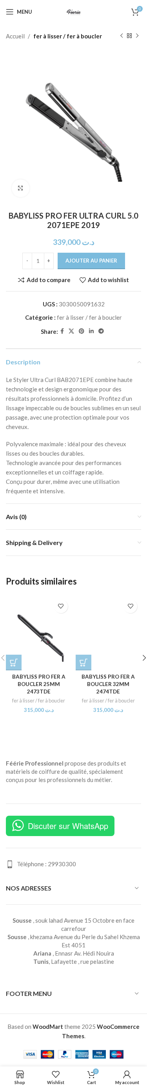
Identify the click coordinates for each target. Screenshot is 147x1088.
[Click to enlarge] (20, 188)
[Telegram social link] (101, 331)
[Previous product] (121, 36)
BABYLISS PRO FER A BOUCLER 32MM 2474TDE (108, 684)
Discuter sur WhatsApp (68, 825)
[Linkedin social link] (91, 331)
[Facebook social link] (62, 331)
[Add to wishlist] (61, 606)
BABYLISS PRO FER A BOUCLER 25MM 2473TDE (38, 684)
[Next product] (137, 36)
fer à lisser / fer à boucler (67, 36)
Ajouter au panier (91, 260)
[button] (14, 662)
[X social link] (71, 331)
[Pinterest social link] (81, 331)
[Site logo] (73, 10)
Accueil (15, 36)
